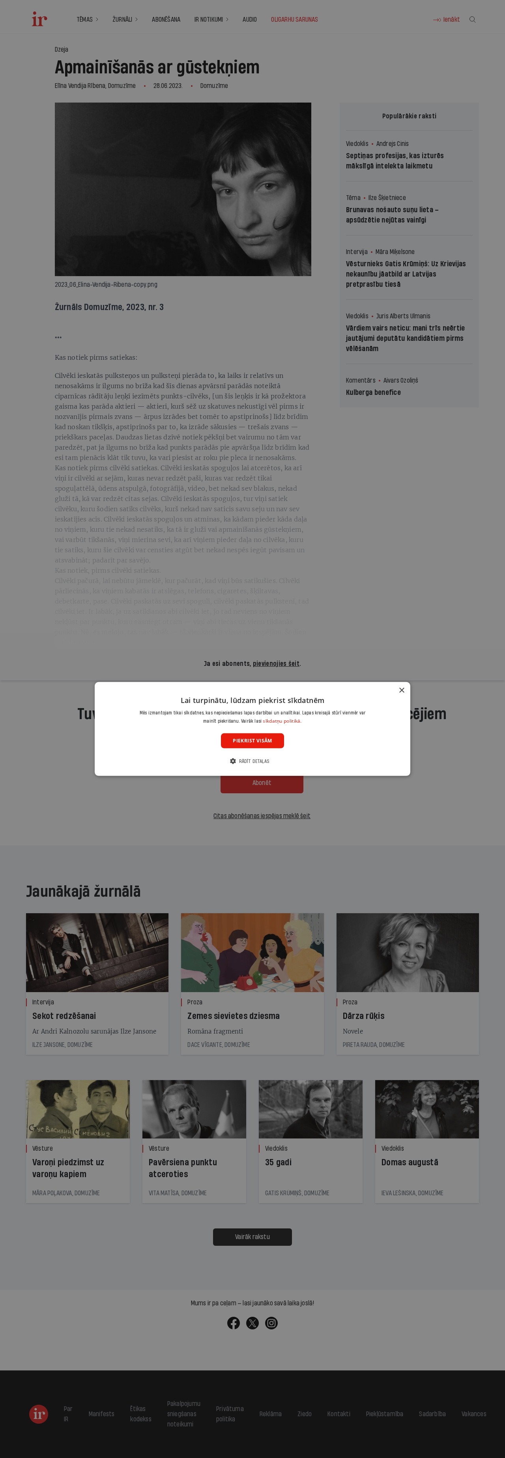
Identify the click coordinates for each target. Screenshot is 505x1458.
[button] (252, 761)
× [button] (401, 690)
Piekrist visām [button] (252, 740)
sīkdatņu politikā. (282, 721)
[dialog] (252, 729)
